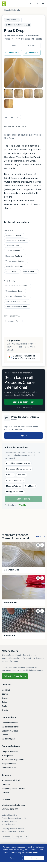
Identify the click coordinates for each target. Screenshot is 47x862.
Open (12, 246)
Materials (6, 690)
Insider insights (8, 739)
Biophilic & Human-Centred (18, 463)
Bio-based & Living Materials (18, 469)
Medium (14, 261)
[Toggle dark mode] (37, 3)
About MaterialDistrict (11, 780)
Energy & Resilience (14, 492)
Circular (9, 475)
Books (4, 706)
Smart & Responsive (15, 480)
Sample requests (9, 763)
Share (33, 45)
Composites (10, 20)
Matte (13, 235)
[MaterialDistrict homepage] (10, 3)
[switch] (27, 25)
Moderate (14, 266)
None (10, 271)
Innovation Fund (9, 767)
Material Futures (15, 25)
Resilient (13, 256)
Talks (4, 702)
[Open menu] (42, 3)
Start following (23, 499)
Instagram (18, 837)
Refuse (13, 858)
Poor (13, 291)
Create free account (10, 723)
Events (5, 698)
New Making (30, 486)
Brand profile (7, 755)
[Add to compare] (42, 545)
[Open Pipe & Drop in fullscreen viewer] (23, 73)
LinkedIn (6, 837)
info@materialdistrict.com (13, 805)
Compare (32, 53)
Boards (5, 735)
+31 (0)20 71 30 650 (10, 809)
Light (28, 271)
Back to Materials (12, 10)
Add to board (13, 53)
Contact (5, 792)
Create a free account (23, 407)
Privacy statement (30, 852)
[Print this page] (18, 117)
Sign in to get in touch (23, 402)
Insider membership (10, 727)
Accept (34, 858)
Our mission (7, 784)
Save (14, 45)
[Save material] (38, 545)
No (11, 321)
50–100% (15, 240)
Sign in (23, 435)
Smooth (12, 251)
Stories (5, 694)
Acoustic (21, 475)
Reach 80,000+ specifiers (13, 759)
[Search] (31, 3)
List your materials (10, 751)
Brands (5, 710)
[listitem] (8, 93)
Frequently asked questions (13, 788)
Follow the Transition (15, 676)
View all (40, 536)
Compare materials (10, 731)
